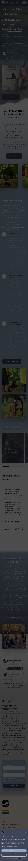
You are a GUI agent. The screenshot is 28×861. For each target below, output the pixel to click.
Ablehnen (14, 855)
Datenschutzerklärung (15, 858)
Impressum (23, 858)
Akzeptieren (14, 850)
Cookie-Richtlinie (6, 858)
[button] (26, 832)
